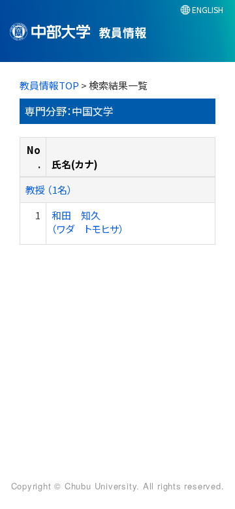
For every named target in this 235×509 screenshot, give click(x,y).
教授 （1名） (48, 189)
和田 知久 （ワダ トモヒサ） (88, 222)
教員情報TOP (49, 85)
